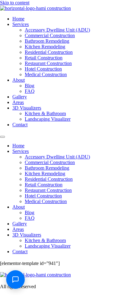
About (18, 80)
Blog (29, 85)
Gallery (19, 96)
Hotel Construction (43, 69)
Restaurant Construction (48, 63)
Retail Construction (43, 57)
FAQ (30, 91)
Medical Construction (46, 74)
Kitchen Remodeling (45, 46)
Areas (18, 102)
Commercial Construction (50, 35)
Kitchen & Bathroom (45, 113)
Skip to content (14, 2)
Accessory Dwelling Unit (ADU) (57, 30)
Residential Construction (49, 52)
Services (20, 24)
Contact (20, 124)
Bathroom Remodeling (47, 41)
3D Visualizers (26, 108)
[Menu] (2, 137)
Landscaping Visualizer (48, 119)
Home (18, 18)
